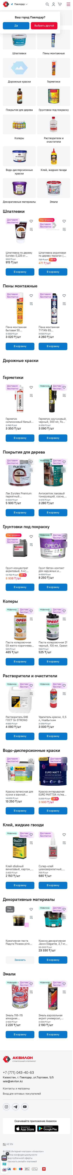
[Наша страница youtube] (24, 1106)
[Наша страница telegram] (15, 1106)
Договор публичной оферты (17, 1158)
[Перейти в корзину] (60, 4)
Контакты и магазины (16, 1088)
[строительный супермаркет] (6, 4)
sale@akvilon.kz (13, 1081)
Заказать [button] (20, 959)
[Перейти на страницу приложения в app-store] (25, 1129)
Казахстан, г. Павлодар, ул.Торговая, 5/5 (28, 1077)
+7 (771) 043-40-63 (18, 1073)
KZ (8, 1144)
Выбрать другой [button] (44, 25)
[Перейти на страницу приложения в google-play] (47, 1129)
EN (11, 1144)
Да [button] (16, 25)
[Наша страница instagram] (6, 1106)
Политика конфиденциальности (20, 1155)
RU (4, 1144)
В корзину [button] (20, 271)
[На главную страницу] (20, 1059)
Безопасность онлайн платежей (20, 1161)
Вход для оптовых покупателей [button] (22, 1093)
